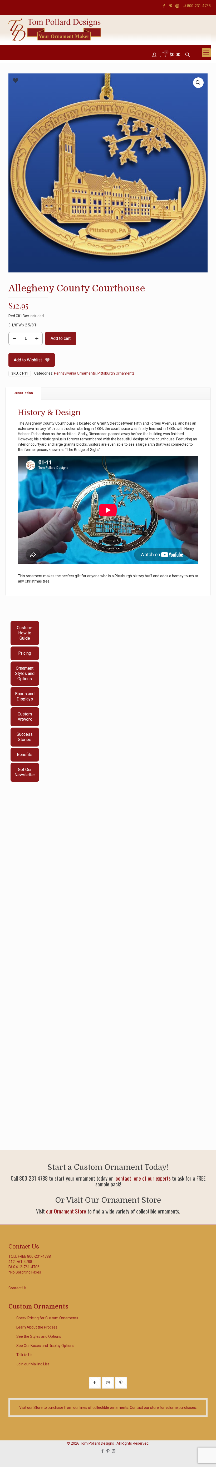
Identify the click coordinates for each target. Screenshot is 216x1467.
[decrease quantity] (14, 338)
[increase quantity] (36, 338)
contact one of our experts (142, 1178)
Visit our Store (31, 1407)
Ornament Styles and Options (25, 673)
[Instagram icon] (177, 6)
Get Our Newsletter (24, 772)
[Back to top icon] (190, 1456)
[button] (198, 82)
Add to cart (61, 338)
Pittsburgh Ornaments (116, 373)
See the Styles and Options (38, 1336)
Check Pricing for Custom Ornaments (47, 1318)
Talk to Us (24, 1355)
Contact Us (17, 1288)
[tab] (23, 393)
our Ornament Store (66, 1211)
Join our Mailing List (32, 1364)
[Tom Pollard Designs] (55, 29)
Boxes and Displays (25, 696)
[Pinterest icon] (171, 6)
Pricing (24, 653)
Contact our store (144, 1407)
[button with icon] (95, 1383)
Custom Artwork (25, 717)
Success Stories (25, 737)
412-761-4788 (20, 1262)
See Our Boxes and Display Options (45, 1346)
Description (23, 393)
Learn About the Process (36, 1327)
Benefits (24, 754)
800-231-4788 (199, 6)
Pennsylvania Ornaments (75, 373)
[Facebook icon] (164, 6)
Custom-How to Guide (25, 633)
